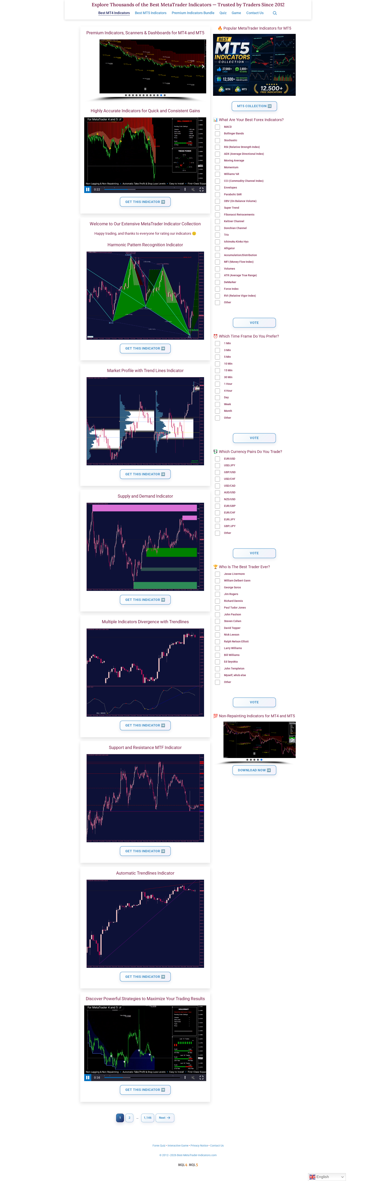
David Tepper (232, 628)
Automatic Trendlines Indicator (145, 873)
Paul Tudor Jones (235, 607)
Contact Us (255, 13)
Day (226, 397)
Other (227, 302)
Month (228, 411)
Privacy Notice (199, 1145)
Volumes (229, 268)
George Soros (232, 587)
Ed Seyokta (231, 661)
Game (236, 13)
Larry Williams (233, 648)
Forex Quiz (159, 1145)
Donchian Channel (235, 228)
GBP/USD (230, 472)
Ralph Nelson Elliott (236, 641)
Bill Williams (232, 655)
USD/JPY (229, 465)
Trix (226, 234)
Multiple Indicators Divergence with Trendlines (145, 621)
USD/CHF (229, 479)
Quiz (223, 13)
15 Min (228, 370)
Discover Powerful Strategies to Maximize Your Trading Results (145, 998)
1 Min (227, 343)
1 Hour (228, 384)
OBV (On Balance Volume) (240, 201)
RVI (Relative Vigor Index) (240, 295)
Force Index (231, 289)
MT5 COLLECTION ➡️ (254, 106)
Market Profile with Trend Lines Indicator (145, 370)
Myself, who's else (235, 675)
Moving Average (234, 160)
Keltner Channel (234, 221)
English (322, 1177)
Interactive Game (178, 1145)
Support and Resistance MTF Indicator (145, 747)
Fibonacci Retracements (239, 214)
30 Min (228, 377)
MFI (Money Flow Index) (239, 262)
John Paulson (232, 614)
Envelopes (230, 187)
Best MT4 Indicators (114, 13)
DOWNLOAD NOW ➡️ (254, 770)
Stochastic (230, 140)
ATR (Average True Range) (240, 275)
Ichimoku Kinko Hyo (236, 241)
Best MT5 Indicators (150, 13)
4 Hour (228, 390)
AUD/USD (229, 492)
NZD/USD (229, 499)
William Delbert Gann (237, 580)
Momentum (231, 167)
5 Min (227, 357)
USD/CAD (229, 485)
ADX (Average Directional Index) (244, 154)
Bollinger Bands (234, 133)
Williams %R (231, 174)
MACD (228, 127)
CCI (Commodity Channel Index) (244, 181)
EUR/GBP (230, 506)
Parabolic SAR (233, 194)
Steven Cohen (232, 621)
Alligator (229, 248)
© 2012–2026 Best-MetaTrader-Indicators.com (188, 1155)
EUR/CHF (229, 512)
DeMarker (230, 282)
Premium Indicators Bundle (193, 13)
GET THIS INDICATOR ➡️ (145, 202)
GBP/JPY (230, 526)
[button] (87, 66)
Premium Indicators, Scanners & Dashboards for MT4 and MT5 (145, 32)
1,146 (148, 1117)
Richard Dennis (233, 601)
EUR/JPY (229, 519)
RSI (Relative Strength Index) (242, 147)
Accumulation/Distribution (240, 255)
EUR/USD (229, 458)
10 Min (228, 363)
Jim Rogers (231, 594)
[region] (145, 70)
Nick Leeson (231, 634)
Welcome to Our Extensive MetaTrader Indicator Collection (145, 223)
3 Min (227, 350)
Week (227, 404)
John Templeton (234, 668)
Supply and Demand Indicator (145, 496)
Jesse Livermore (234, 574)
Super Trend (231, 207)
